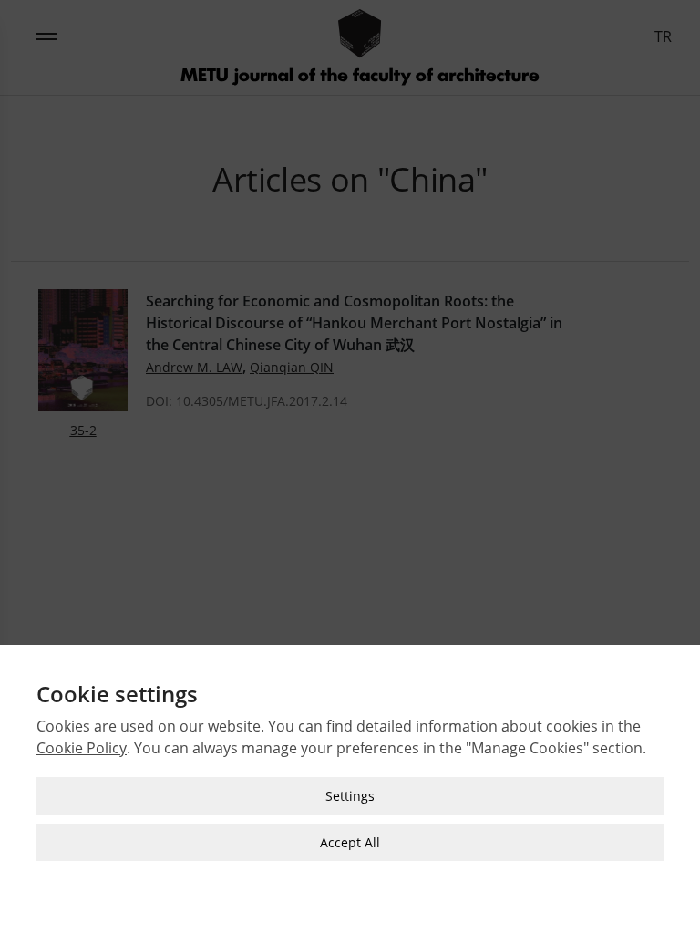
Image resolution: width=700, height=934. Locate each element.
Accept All (350, 842)
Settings (350, 795)
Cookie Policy (81, 748)
